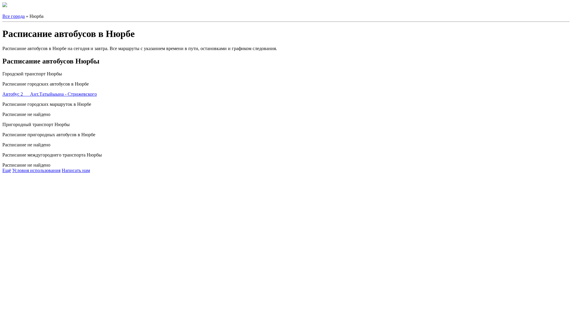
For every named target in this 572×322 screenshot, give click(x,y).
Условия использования (36, 170)
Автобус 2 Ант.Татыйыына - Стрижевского (49, 94)
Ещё (6, 170)
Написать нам (76, 170)
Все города (13, 16)
